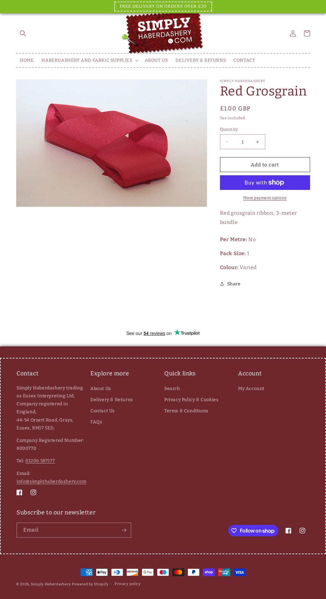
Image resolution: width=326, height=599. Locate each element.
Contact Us (102, 411)
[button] (23, 33)
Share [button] (234, 284)
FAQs (96, 422)
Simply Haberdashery (51, 584)
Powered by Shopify (90, 584)
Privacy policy (128, 584)
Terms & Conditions (186, 411)
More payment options (265, 198)
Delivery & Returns (111, 399)
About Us (100, 388)
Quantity (229, 129)
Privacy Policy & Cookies (191, 399)
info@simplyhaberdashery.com (51, 481)
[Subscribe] (124, 530)
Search (172, 388)
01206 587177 (40, 460)
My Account (251, 388)
